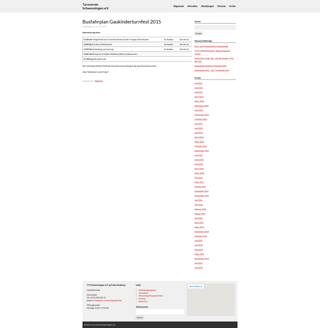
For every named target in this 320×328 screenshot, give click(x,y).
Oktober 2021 (200, 146)
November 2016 (201, 195)
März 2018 (199, 173)
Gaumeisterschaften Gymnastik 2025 (210, 66)
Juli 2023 (198, 123)
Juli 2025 (198, 83)
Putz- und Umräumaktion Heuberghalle (211, 46)
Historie (221, 6)
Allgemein (178, 6)
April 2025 (199, 97)
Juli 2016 (198, 200)
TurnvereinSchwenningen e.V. (95, 6)
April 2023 (199, 137)
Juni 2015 (198, 218)
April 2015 (199, 222)
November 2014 (201, 231)
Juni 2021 (198, 155)
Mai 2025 (198, 92)
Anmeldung (143, 293)
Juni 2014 (198, 245)
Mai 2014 (198, 249)
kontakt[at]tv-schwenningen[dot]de (107, 300)
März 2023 (199, 141)
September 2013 (201, 258)
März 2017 (199, 182)
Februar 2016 (200, 209)
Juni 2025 (198, 88)
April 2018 (199, 168)
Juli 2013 (198, 263)
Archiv (232, 6)
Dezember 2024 (201, 106)
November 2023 (201, 114)
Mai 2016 (198, 204)
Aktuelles (192, 6)
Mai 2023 (198, 132)
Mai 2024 (198, 110)
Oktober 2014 (200, 236)
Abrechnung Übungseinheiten (151, 296)
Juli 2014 (198, 240)
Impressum (143, 301)
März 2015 (199, 227)
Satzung (142, 298)
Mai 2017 (198, 177)
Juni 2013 (198, 267)
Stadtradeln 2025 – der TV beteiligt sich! (211, 70)
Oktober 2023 (200, 119)
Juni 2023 (198, 128)
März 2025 (199, 101)
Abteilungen (207, 6)
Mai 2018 (198, 164)
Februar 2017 (200, 186)
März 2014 (199, 254)
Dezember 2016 (201, 191)
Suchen (199, 33)
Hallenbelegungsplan (147, 290)
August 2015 (200, 213)
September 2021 (201, 150)
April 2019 (199, 159)
